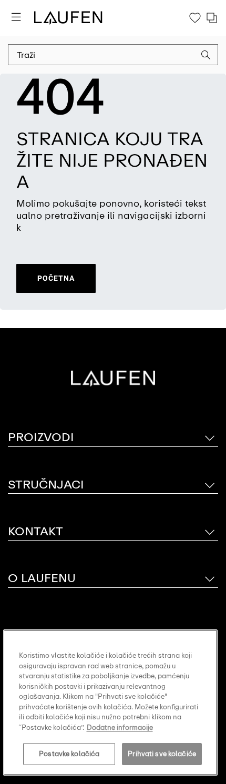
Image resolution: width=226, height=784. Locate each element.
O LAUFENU (42, 578)
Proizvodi (41, 437)
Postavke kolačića (69, 754)
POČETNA (56, 278)
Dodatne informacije (120, 727)
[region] (110, 702)
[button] (206, 56)
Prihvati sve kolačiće (162, 754)
